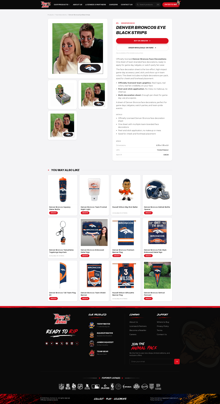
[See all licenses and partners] (110, 386)
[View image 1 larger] (78, 48)
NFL (117, 23)
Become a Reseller (137, 330)
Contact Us (126, 5)
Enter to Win (171, 4)
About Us (77, 5)
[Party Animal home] (45, 4)
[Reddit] (67, 343)
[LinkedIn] (72, 343)
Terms (159, 330)
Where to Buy (163, 322)
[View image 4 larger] (62, 125)
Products (51, 15)
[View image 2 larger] (62, 94)
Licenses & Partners (95, 5)
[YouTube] (57, 343)
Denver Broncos (128, 23)
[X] (62, 343)
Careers (113, 5)
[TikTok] (52, 343)
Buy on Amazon (141, 41)
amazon (53, 212)
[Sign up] (177, 361)
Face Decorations (61, 15)
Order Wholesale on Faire (140, 48)
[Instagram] (47, 343)
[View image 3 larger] (93, 94)
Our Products (61, 5)
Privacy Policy (163, 326)
